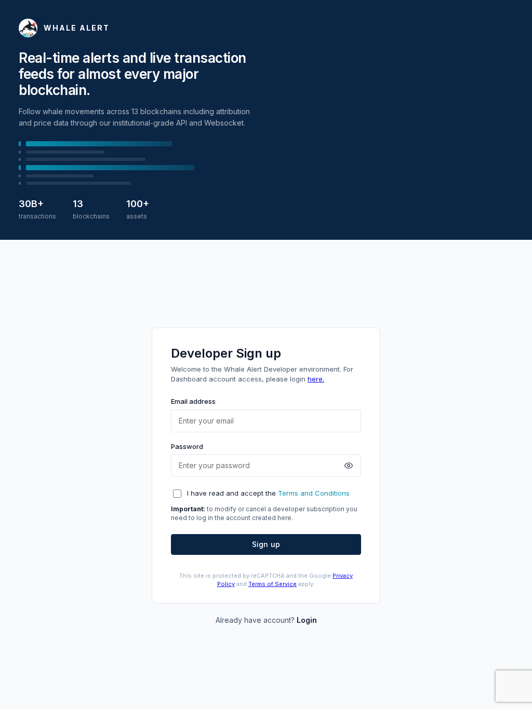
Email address (193, 401)
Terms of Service (272, 584)
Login (307, 620)
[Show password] (348, 465)
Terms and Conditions (314, 493)
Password (187, 446)
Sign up (266, 544)
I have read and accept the (268, 493)
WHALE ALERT (77, 27)
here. (316, 379)
